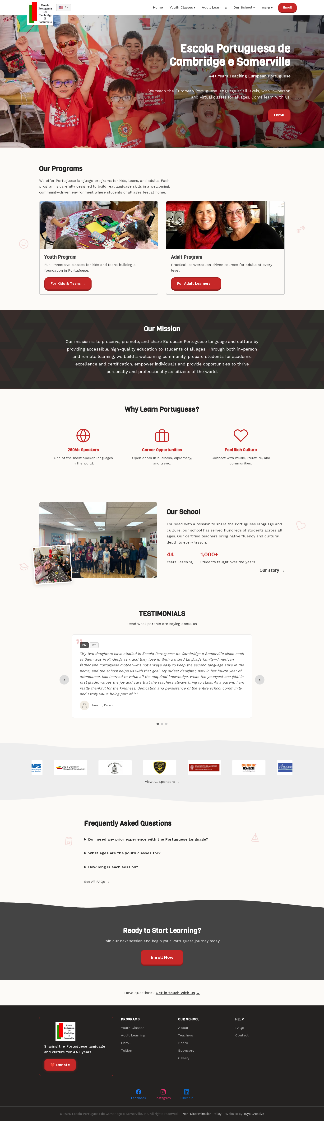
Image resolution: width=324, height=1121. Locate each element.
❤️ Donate (60, 1064)
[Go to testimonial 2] (162, 724)
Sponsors (186, 1050)
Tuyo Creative (253, 1114)
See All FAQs (97, 881)
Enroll (287, 7)
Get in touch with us (178, 992)
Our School (242, 7)
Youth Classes (181, 7)
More (265, 7)
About (183, 1028)
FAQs (239, 1028)
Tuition (126, 1050)
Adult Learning (214, 7)
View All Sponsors (162, 781)
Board (183, 1043)
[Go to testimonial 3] (166, 724)
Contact (242, 1035)
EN (64, 7)
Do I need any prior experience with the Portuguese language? (148, 839)
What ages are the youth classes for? (124, 853)
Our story (272, 570)
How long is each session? (113, 867)
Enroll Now (162, 957)
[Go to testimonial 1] (158, 724)
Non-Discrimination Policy (202, 1114)
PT (94, 645)
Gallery (183, 1058)
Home (158, 7)
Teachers (185, 1035)
